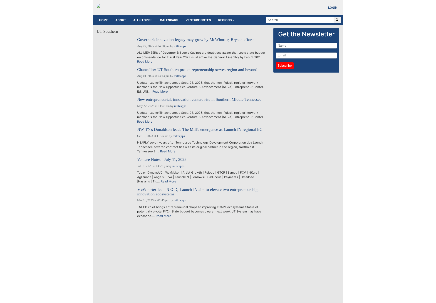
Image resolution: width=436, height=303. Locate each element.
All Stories (143, 20)
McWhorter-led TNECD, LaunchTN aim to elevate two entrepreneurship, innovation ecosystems (198, 191)
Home (103, 20)
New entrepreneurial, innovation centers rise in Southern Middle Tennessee (199, 99)
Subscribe (284, 65)
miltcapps (180, 46)
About (120, 20)
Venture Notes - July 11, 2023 (161, 159)
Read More (145, 61)
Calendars (169, 20)
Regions (225, 20)
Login (332, 7)
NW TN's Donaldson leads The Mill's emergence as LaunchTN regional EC (199, 129)
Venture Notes (198, 20)
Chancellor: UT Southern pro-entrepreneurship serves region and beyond (197, 70)
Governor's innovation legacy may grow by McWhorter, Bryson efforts (195, 40)
